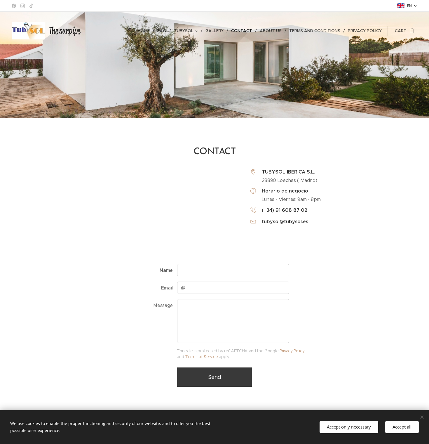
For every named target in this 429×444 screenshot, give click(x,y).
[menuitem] (145, 30)
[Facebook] (14, 6)
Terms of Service (201, 356)
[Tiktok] (31, 6)
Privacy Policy (292, 350)
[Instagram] (22, 6)
